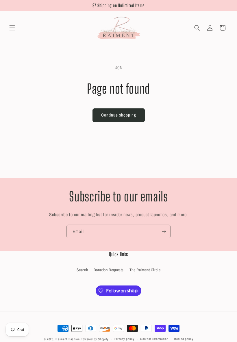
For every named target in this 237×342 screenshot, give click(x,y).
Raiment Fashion (67, 339)
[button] (12, 27)
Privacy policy (124, 339)
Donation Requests (109, 269)
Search (82, 269)
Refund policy (183, 339)
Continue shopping (118, 115)
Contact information (154, 339)
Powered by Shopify (95, 339)
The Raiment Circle (145, 269)
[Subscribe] (164, 231)
